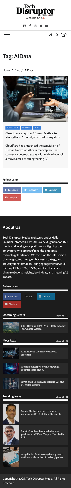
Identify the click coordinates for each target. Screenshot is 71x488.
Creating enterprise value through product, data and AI (40, 368)
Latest (37, 127)
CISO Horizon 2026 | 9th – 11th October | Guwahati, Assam (43, 327)
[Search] (57, 34)
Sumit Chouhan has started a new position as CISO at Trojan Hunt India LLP (42, 434)
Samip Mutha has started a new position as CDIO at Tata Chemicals (41, 413)
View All (60, 315)
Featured (26, 127)
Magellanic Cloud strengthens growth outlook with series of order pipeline (42, 456)
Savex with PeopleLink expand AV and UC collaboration (42, 383)
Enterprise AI (13, 127)
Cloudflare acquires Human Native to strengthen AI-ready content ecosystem (32, 135)
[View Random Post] (50, 34)
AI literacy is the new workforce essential (39, 353)
